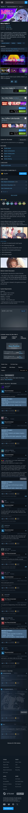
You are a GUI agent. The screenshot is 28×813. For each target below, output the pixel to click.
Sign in (2, 76)
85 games (7, 418)
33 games (7, 502)
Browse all (23, 139)
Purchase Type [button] (14, 364)
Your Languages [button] (8, 375)
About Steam (6, 762)
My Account (18, 786)
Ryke (6, 417)
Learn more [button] (23, 173)
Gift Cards (5, 772)
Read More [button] (23, 478)
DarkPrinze (7, 525)
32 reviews (7, 596)
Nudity (13, 43)
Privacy (4, 778)
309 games (7, 451)
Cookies (5, 786)
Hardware (17, 767)
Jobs (16, 764)
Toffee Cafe (8, 27)
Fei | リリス (7, 572)
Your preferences (23, 337)
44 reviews (13, 451)
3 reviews (12, 502)
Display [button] (3, 370)
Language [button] (3, 367)
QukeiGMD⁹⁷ (7, 386)
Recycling (17, 769)
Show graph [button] (22, 370)
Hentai (19, 43)
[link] (14, 111)
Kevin (6, 647)
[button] (3, 6)
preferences (21, 142)
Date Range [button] (12, 367)
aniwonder (7, 594)
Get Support (18, 784)
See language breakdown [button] (4, 337)
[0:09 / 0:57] (14, 59)
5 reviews (12, 418)
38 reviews (12, 619)
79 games (6, 619)
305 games (7, 550)
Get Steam (17, 778)
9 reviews (12, 573)
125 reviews (13, 550)
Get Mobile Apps (8, 808)
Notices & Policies (7, 784)
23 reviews (7, 387)
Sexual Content (5, 43)
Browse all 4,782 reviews (14, 743)
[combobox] (15, 2)
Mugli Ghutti (8, 549)
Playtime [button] (20, 367)
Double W (8, 25)
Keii (5, 500)
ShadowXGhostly (9, 618)
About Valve (18, 762)
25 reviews (7, 527)
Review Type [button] (4, 364)
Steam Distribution (7, 769)
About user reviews (14, 337)
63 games (7, 573)
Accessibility (6, 781)
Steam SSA (5, 764)
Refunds (5, 789)
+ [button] (23, 43)
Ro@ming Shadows (9, 450)
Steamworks (6, 767)
